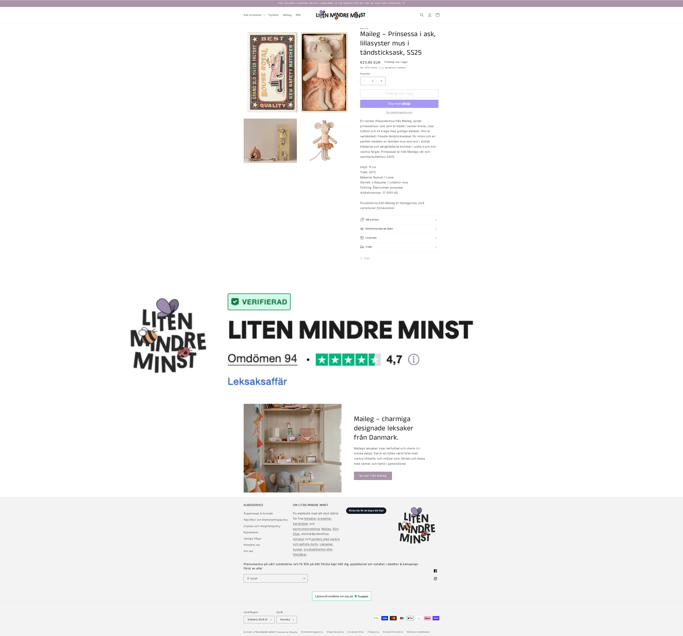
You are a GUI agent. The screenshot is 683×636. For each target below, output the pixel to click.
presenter (324, 518)
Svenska (285, 619)
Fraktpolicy (374, 632)
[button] (254, 15)
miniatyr (299, 539)
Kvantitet (365, 73)
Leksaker (326, 544)
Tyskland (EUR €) (257, 619)
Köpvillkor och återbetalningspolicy (266, 519)
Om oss (248, 550)
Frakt (382, 67)
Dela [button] (367, 258)
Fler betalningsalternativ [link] (399, 112)
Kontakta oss (252, 544)
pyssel (297, 549)
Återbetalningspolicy (312, 632)
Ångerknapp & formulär (258, 513)
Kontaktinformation (393, 632)
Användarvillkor (356, 632)
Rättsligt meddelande (418, 632)
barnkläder (300, 523)
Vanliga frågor (252, 538)
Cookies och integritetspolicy (262, 526)
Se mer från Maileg (373, 475)
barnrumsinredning (306, 529)
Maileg (326, 529)
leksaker (310, 518)
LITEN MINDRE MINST (264, 632)
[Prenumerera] (304, 578)
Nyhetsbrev (251, 532)
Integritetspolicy (335, 632)
